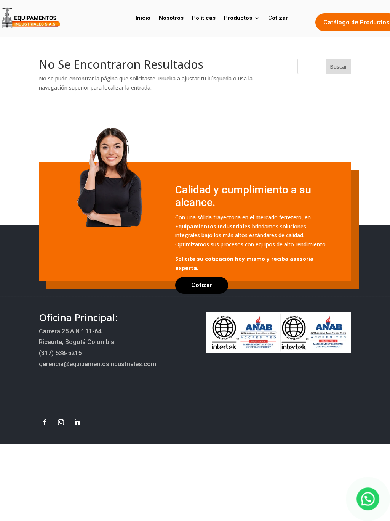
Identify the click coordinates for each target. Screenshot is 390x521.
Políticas (204, 17)
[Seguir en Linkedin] (77, 422)
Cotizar (278, 17)
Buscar (338, 66)
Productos (238, 17)
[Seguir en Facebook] (45, 422)
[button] (368, 499)
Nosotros (171, 17)
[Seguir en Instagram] (61, 422)
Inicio (143, 17)
